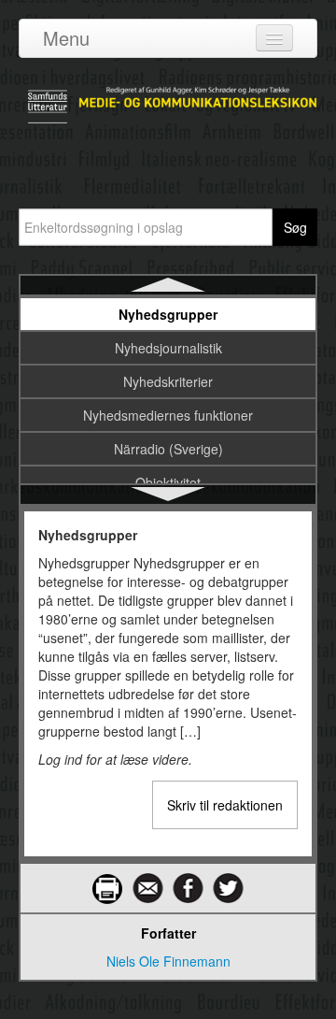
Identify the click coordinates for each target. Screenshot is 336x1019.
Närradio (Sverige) (168, 448)
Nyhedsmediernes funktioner (168, 415)
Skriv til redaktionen (225, 805)
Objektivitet (168, 482)
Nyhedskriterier (168, 381)
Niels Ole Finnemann (168, 961)
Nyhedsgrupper (168, 314)
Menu (66, 37)
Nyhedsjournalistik (168, 347)
